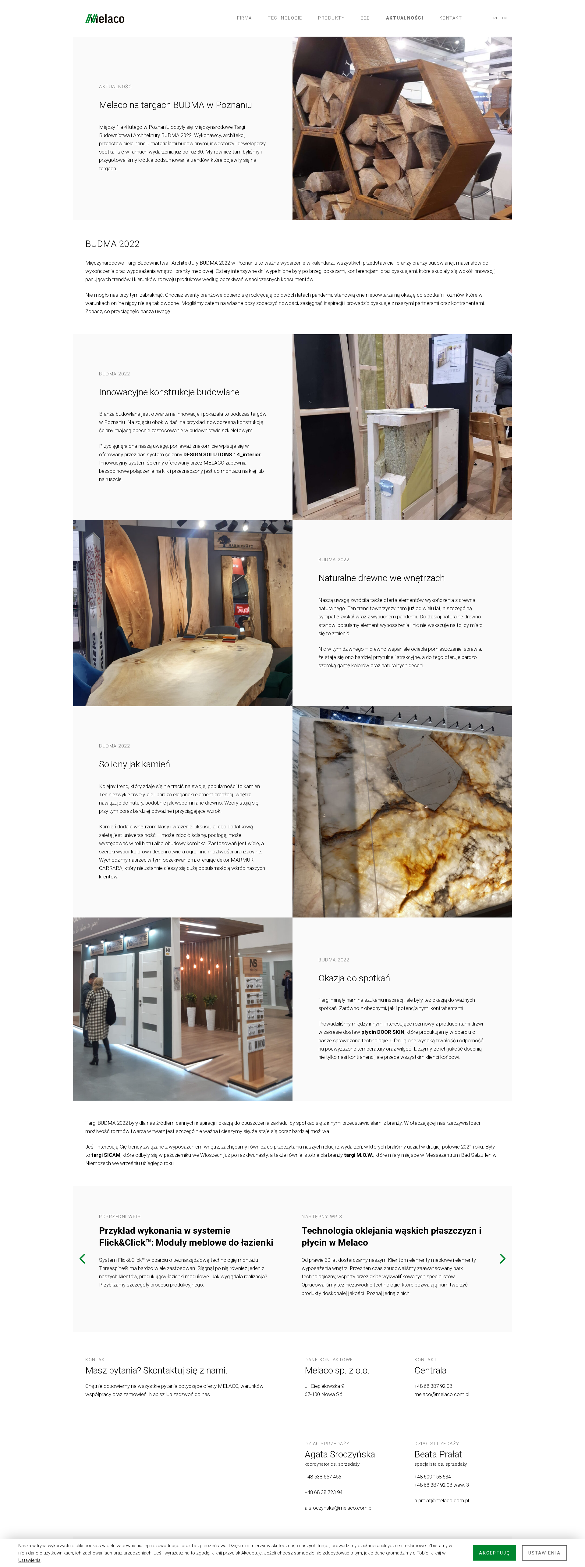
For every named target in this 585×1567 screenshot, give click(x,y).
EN (504, 18)
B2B (365, 18)
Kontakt (450, 18)
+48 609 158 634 (432, 1477)
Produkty (331, 18)
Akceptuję (494, 1553)
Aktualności (405, 18)
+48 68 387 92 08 (433, 1386)
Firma (244, 18)
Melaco (104, 18)
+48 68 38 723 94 (324, 1492)
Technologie (285, 18)
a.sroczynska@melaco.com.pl (338, 1508)
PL (495, 18)
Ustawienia (29, 1560)
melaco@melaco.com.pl (441, 1394)
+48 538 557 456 (323, 1477)
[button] (82, 1259)
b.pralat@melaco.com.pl (441, 1500)
